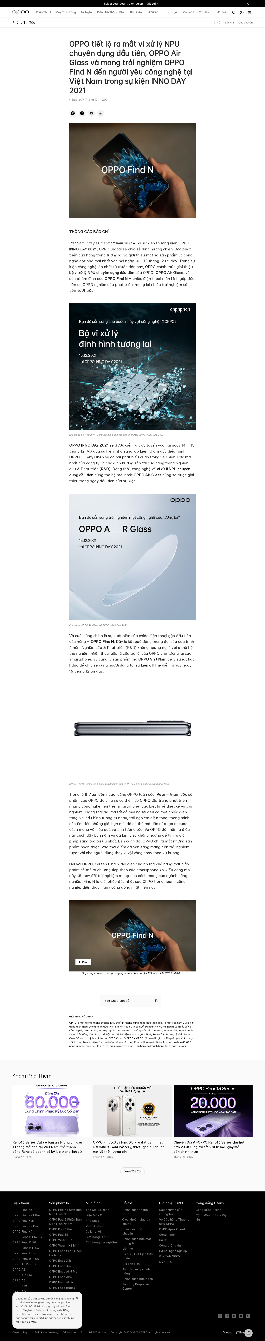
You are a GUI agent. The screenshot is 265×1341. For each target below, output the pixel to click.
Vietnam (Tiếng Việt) (238, 1332)
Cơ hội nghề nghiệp (173, 1251)
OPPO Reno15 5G (24, 1253)
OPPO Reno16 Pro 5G (27, 1237)
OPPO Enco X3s (60, 1260)
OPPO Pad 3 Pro (60, 1229)
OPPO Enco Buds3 (62, 1287)
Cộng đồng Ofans (208, 1209)
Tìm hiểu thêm (28, 1321)
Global (151, 3)
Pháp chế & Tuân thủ (93, 1332)
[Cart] (249, 12)
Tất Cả (216, 22)
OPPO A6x (19, 1285)
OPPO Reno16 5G (24, 1242)
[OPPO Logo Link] (20, 12)
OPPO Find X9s (23, 1220)
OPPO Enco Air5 (60, 1277)
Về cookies (69, 1332)
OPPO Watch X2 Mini (64, 1245)
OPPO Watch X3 (60, 1240)
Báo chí (229, 22)
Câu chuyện (245, 22)
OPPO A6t (19, 1280)
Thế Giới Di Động (97, 1209)
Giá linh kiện (131, 1263)
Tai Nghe (87, 12)
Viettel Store (95, 1226)
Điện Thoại (43, 12)
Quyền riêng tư (21, 1332)
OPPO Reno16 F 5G (25, 1247)
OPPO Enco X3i (60, 1266)
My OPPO (165, 1261)
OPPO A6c (19, 1291)
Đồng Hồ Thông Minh (111, 12)
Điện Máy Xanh (96, 1215)
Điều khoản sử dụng (47, 1332)
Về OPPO (152, 12)
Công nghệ (167, 1234)
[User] (241, 12)
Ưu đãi (163, 1240)
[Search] (234, 12)
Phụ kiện (136, 12)
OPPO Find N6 (22, 1209)
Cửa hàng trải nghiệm (101, 1242)
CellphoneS (94, 1231)
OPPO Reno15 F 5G (25, 1258)
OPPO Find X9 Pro (25, 1226)
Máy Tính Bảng (66, 12)
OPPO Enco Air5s (61, 1282)
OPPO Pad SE (58, 1234)
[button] (248, 1333)
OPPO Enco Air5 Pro (63, 1271)
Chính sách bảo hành (137, 1278)
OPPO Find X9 (22, 1231)
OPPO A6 (18, 1269)
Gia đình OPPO (169, 1256)
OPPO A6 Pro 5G (24, 1264)
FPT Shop (93, 1220)
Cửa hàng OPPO (97, 1237)
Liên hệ (127, 1248)
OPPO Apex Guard (172, 1229)
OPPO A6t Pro (22, 1275)
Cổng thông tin (170, 1245)
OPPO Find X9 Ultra (26, 1215)
